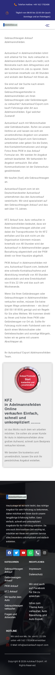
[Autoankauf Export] (10, 24)
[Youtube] (23, 553)
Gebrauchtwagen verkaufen (13, 607)
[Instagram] (44, 553)
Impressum (35, 568)
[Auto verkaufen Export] (16, 497)
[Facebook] (9, 553)
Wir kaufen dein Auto (13, 599)
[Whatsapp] (30, 553)
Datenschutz (36, 574)
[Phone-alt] (37, 553)
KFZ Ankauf (11, 591)
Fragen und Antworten (11, 616)
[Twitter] (16, 553)
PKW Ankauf (11, 586)
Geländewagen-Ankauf (13, 579)
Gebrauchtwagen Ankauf (13, 570)
